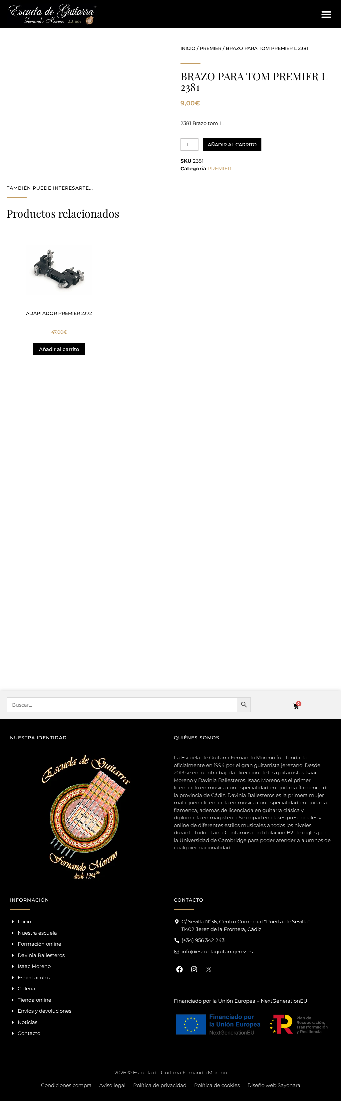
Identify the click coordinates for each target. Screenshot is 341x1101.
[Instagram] (194, 969)
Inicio (187, 48)
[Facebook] (179, 969)
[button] (326, 14)
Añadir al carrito (232, 145)
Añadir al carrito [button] (59, 349)
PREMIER (210, 48)
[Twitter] (208, 969)
